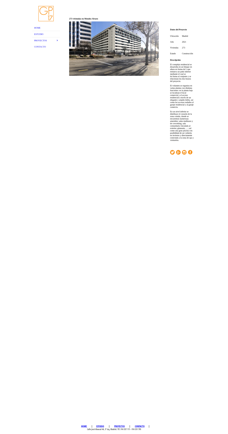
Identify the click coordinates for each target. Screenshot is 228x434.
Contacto (40, 47)
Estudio (38, 34)
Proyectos (40, 40)
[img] (46, 13)
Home (37, 28)
